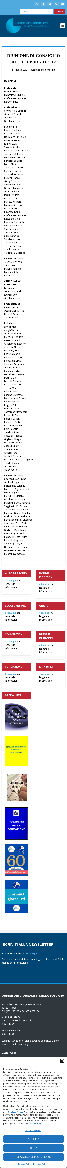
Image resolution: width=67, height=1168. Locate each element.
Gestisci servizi (33, 1130)
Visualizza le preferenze (33, 1157)
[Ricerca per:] (36, 11)
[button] (62, 1061)
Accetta (33, 1139)
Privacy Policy (34, 1123)
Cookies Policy (15, 1112)
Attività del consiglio (43, 69)
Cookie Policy (25, 1164)
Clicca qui (10, 580)
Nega (33, 1148)
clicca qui (31, 953)
